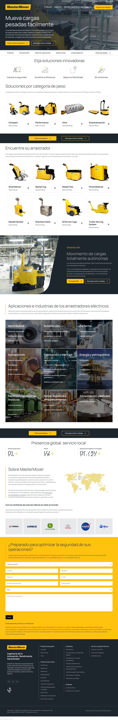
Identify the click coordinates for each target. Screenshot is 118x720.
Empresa (89, 7)
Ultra (42, 656)
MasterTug (44, 668)
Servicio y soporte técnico (73, 7)
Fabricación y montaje (72, 678)
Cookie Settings (6, 718)
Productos (48, 7)
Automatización (24, 53)
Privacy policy (97, 710)
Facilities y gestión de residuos (75, 672)
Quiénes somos (60, 53)
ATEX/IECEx (44, 692)
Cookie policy (89, 710)
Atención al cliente (97, 649)
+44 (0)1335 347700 (97, 1)
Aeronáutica (69, 649)
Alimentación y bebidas (73, 675)
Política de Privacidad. (18, 634)
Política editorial (106, 710)
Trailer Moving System (47, 684)
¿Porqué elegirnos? (77, 53)
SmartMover (44, 665)
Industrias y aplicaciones (42, 53)
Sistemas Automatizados (48, 696)
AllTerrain (43, 678)
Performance (44, 653)
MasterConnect (96, 656)
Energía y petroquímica (73, 663)
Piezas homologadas (97, 653)
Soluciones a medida (47, 699)
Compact (43, 649)
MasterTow (44, 671)
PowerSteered (45, 681)
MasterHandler (45, 674)
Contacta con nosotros (103, 7)
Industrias (58, 7)
